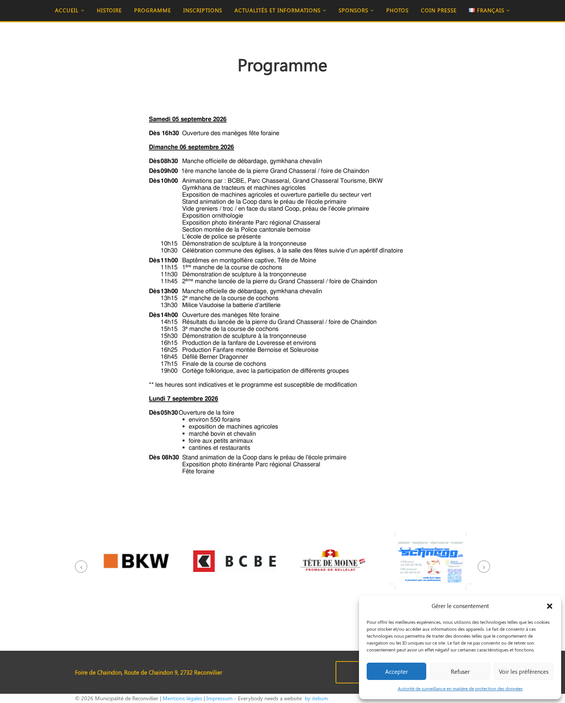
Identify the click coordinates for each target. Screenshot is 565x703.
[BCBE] (233, 562)
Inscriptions (202, 10)
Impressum (219, 698)
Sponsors (354, 10)
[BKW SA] (135, 563)
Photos (397, 10)
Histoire (109, 10)
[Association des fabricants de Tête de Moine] (331, 563)
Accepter (396, 671)
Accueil (68, 10)
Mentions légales (182, 698)
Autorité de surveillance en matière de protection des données (460, 688)
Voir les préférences (523, 671)
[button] (549, 606)
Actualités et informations (278, 10)
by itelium (315, 698)
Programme (152, 10)
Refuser (460, 671)
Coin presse (439, 10)
